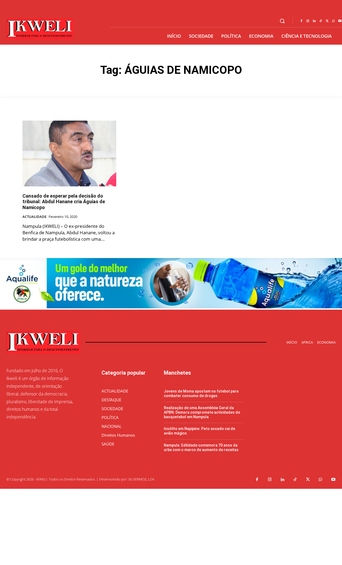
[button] (282, 20)
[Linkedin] (314, 21)
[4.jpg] (171, 307)
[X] (327, 21)
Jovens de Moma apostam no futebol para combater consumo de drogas (201, 393)
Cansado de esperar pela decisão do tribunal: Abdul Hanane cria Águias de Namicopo (63, 201)
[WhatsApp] (333, 21)
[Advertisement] (160, 526)
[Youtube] (333, 480)
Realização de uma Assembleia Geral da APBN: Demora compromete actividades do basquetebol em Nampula (202, 412)
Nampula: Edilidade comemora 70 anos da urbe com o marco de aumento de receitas (201, 447)
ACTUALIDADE (34, 217)
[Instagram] (308, 21)
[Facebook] (301, 21)
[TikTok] (320, 21)
